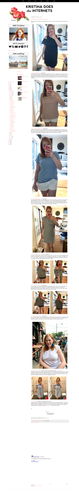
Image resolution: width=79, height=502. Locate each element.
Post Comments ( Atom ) (38, 485)
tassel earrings (58, 370)
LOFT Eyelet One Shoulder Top (36, 370)
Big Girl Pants (12, 109)
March (10, 135)
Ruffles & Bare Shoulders (12, 126)
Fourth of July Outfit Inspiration (12, 107)
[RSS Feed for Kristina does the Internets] (13, 47)
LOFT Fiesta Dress (34, 401)
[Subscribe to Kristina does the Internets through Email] (16, 47)
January (10, 137)
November (10, 92)
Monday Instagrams (25, 76)
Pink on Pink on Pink (13, 117)
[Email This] (44, 420)
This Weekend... (12, 103)
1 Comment (41, 420)
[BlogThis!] (45, 420)
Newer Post (33, 484)
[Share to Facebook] (48, 420)
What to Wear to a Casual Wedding (12, 130)
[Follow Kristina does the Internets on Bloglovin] (10, 47)
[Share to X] (47, 420)
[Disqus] (50, 439)
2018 (9, 88)
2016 (9, 139)
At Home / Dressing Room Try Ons (12, 115)
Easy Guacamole (24, 86)
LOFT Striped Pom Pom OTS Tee (36, 285)
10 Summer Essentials (11, 124)
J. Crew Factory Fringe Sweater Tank (37, 128)
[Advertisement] (17, 155)
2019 (9, 87)
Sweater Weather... (12, 102)
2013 (9, 143)
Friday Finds (11, 99)
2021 (9, 84)
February (10, 136)
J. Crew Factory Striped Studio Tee (36, 198)
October (10, 93)
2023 (9, 83)
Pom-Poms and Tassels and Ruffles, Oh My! (12, 122)
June (9, 98)
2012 (9, 144)
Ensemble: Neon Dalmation (24, 98)
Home (50, 484)
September (10, 94)
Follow (18, 71)
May (9, 132)
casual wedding (48, 405)
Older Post (66, 484)
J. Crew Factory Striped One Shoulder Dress (38, 254)
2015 (9, 140)
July (9, 97)
